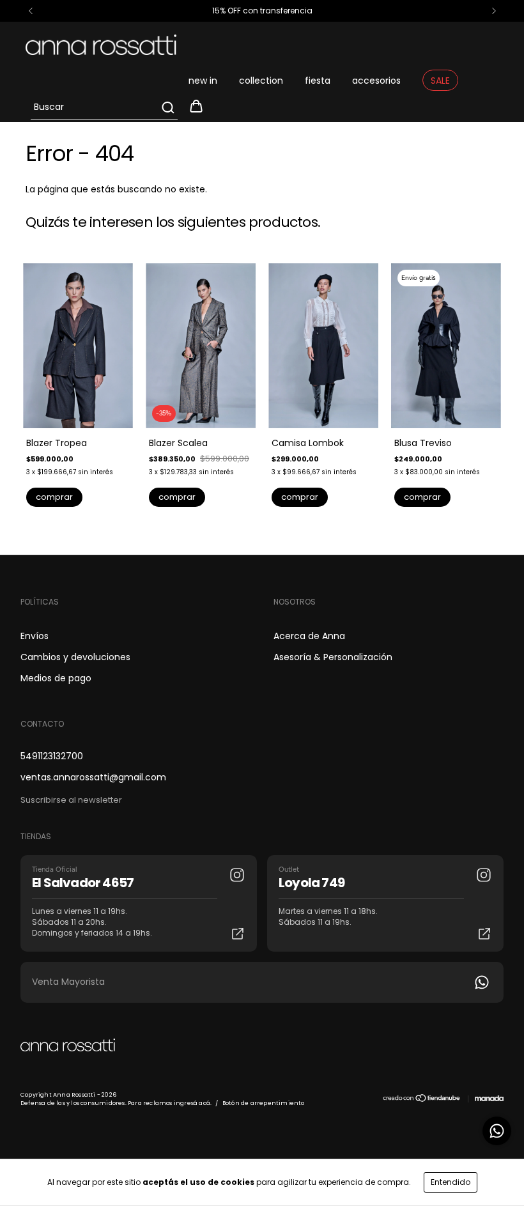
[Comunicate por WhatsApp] (496, 1131)
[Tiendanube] (422, 1100)
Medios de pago (55, 678)
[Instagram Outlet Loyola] (483, 874)
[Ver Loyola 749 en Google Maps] (484, 934)
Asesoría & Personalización (333, 657)
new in (203, 80)
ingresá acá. (193, 1103)
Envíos (34, 636)
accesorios (376, 80)
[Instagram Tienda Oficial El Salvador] (237, 874)
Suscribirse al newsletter (71, 800)
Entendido (450, 1182)
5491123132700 (51, 756)
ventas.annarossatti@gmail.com (93, 777)
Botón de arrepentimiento (263, 1103)
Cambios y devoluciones (75, 657)
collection (261, 80)
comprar (54, 497)
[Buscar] (167, 107)
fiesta (317, 80)
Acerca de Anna (309, 636)
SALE (440, 80)
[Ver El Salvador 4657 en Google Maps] (238, 934)
